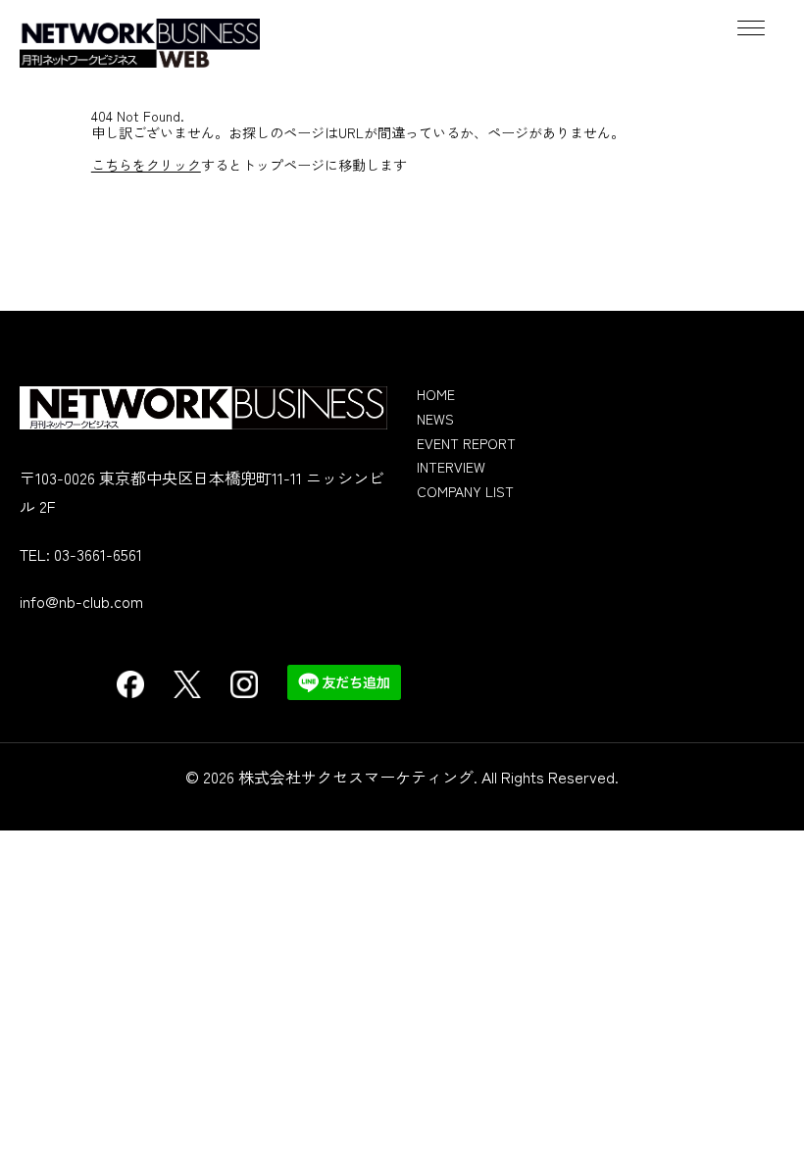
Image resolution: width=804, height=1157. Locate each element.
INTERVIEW (451, 467)
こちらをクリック (146, 165)
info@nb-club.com (81, 601)
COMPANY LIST (465, 491)
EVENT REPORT (466, 443)
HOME (436, 394)
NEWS (435, 418)
